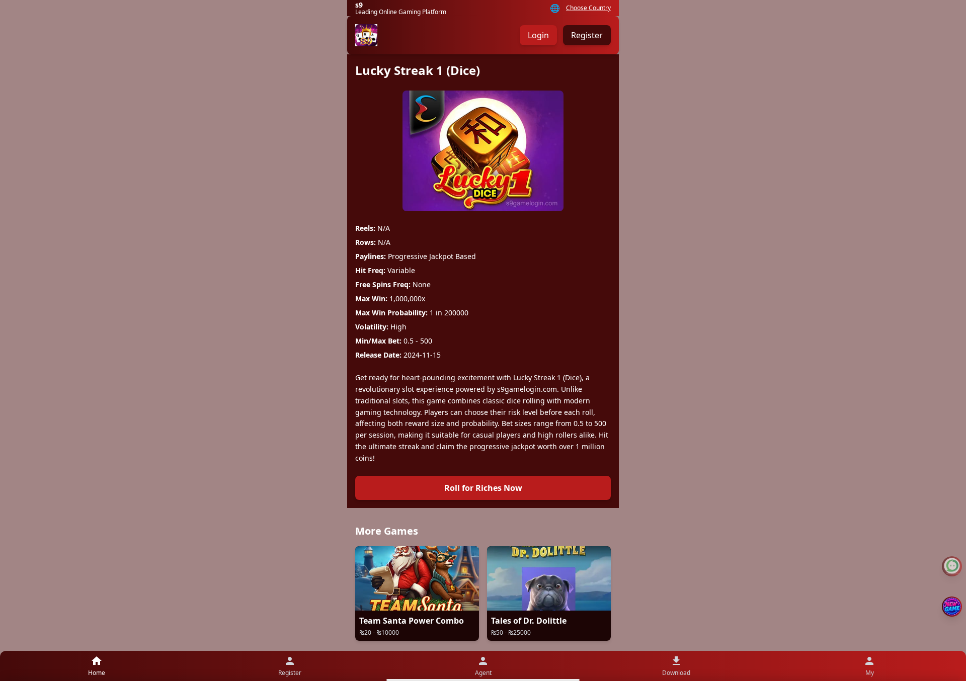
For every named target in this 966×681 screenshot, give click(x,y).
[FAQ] (952, 566)
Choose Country (588, 8)
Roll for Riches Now (483, 487)
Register (587, 35)
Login (538, 35)
